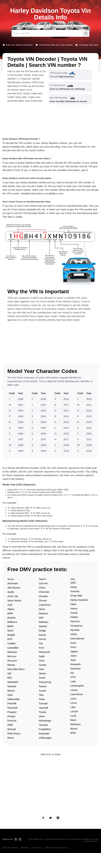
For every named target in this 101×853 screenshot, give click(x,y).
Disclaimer (24, 848)
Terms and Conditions (10, 848)
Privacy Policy (36, 848)
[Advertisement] (27, 118)
